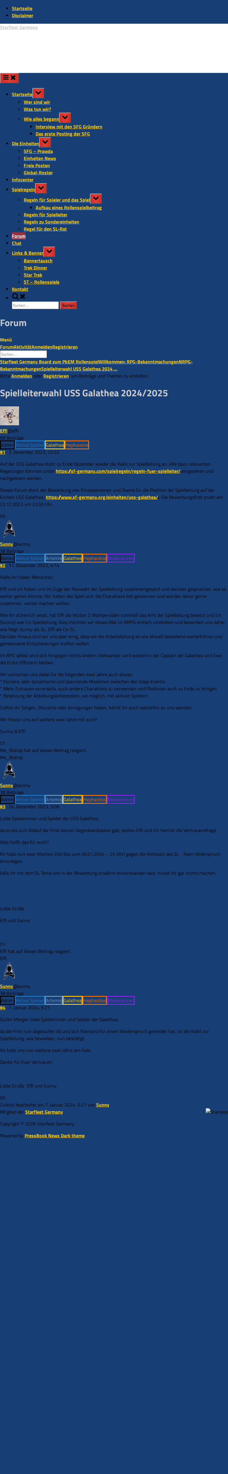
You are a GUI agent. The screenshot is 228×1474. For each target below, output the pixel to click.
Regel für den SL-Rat (45, 228)
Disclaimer (22, 15)
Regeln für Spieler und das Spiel (57, 199)
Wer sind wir (37, 102)
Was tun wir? (37, 109)
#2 (2, 565)
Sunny (6, 543)
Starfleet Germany (19, 27)
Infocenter (23, 179)
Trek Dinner (35, 267)
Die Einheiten (25, 143)
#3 (2, 806)
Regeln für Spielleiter (45, 214)
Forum (19, 235)
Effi (3, 430)
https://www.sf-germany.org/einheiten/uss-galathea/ (102, 497)
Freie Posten (37, 165)
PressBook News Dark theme (55, 1135)
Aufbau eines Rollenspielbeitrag (69, 207)
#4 (2, 1007)
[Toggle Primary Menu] (9, 78)
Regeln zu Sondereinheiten (51, 221)
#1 (2, 452)
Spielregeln (23, 189)
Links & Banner (27, 252)
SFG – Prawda (38, 151)
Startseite (22, 8)
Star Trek (33, 274)
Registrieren (65, 346)
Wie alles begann (41, 118)
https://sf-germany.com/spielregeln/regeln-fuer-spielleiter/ (118, 471)
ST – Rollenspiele (41, 281)
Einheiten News (40, 158)
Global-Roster (38, 172)
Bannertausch (38, 260)
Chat (16, 243)
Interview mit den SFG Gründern (69, 126)
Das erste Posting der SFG (63, 133)
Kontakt (20, 289)
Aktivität (22, 346)
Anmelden (41, 346)
